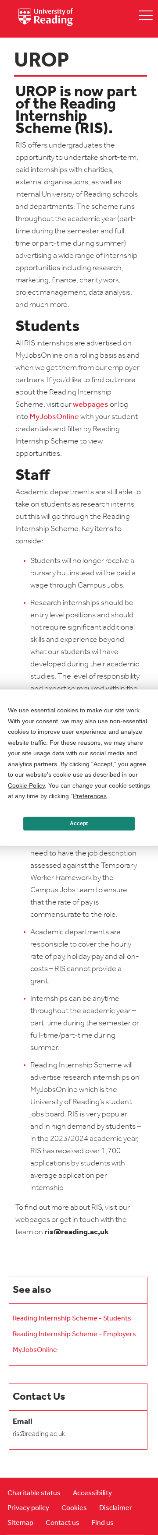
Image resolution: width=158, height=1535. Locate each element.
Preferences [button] (90, 795)
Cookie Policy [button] (26, 785)
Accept (79, 823)
